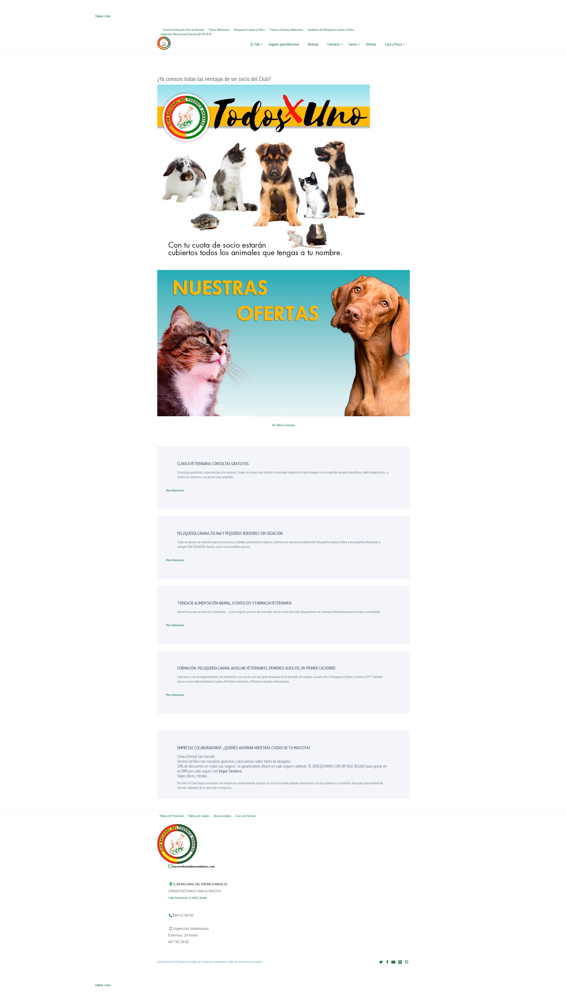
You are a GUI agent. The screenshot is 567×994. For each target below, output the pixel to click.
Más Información (175, 490)
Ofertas (371, 44)
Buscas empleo (222, 816)
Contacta (333, 44)
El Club (255, 44)
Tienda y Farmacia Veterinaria (286, 30)
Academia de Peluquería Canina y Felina (331, 30)
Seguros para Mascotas (284, 44)
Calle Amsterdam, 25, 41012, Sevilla (187, 898)
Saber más (103, 16)
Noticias (313, 44)
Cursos (352, 44)
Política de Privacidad (172, 816)
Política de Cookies (199, 816)
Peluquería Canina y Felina (249, 30)
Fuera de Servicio (245, 816)
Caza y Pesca (393, 44)
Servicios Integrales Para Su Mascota (183, 30)
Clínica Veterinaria (219, 30)
